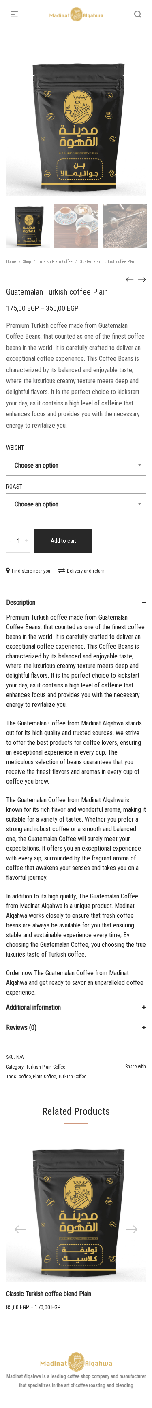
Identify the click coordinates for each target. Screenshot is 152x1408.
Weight (15, 448)
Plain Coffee (44, 1076)
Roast (14, 486)
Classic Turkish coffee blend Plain (48, 1294)
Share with (135, 1066)
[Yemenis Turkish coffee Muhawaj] (142, 279)
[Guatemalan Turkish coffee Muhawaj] (130, 279)
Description (20, 602)
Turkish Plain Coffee (55, 261)
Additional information (33, 1007)
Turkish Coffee (72, 1076)
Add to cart (63, 540)
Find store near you (31, 571)
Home (11, 261)
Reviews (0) (21, 1027)
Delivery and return (86, 571)
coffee (25, 1076)
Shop (27, 261)
